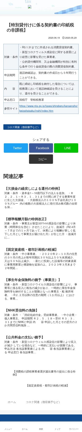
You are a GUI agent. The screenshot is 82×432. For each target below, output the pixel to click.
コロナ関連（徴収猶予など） (23, 127)
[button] (74, 377)
